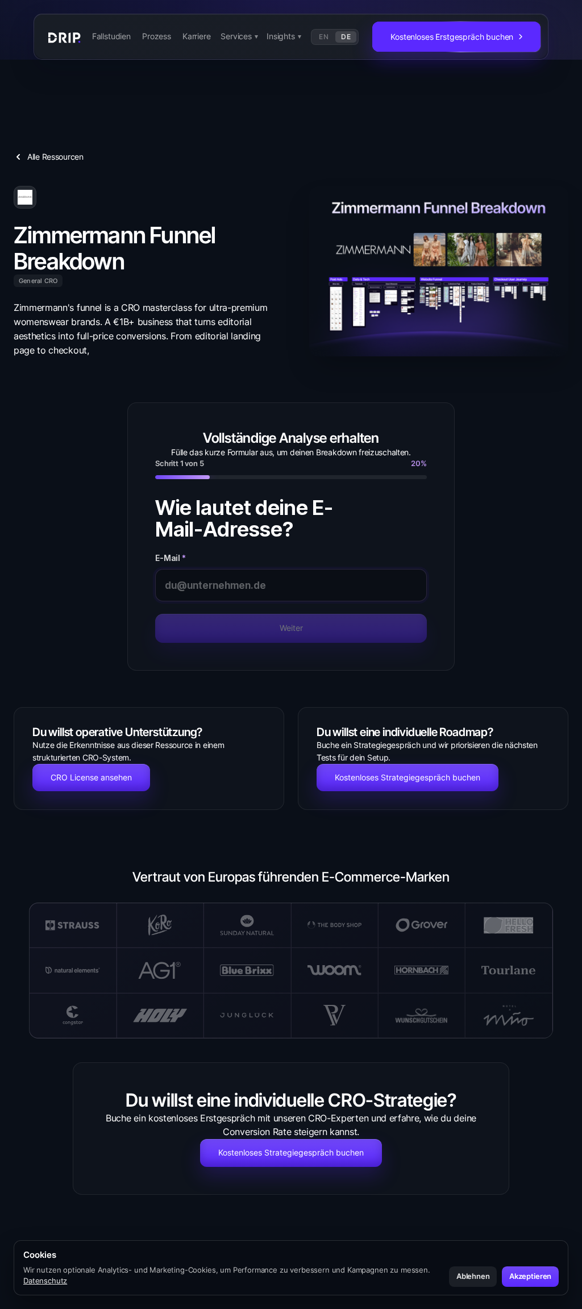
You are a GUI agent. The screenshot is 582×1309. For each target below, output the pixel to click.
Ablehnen (473, 1276)
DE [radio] (346, 36)
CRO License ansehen (91, 777)
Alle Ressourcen (55, 156)
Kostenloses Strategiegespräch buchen (407, 777)
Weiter (291, 628)
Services (239, 36)
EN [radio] (324, 36)
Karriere (196, 36)
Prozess (156, 36)
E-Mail (170, 558)
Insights (284, 36)
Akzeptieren (530, 1276)
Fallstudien (111, 36)
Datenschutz (45, 1280)
